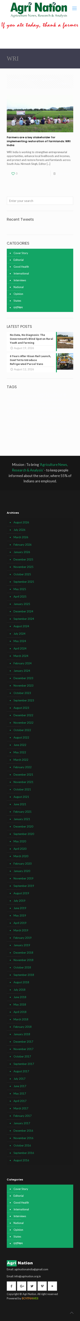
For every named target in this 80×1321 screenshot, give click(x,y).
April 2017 (20, 1101)
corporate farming (37, 408)
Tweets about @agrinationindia (25, 226)
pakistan (60, 429)
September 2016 (24, 1153)
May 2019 (20, 915)
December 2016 (23, 1130)
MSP (22, 425)
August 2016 (21, 1160)
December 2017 (23, 1041)
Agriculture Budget (17, 400)
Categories (16, 79)
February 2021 (23, 811)
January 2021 (22, 819)
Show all (65, 83)
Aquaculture (34, 400)
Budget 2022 (13, 403)
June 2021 (20, 804)
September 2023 (24, 700)
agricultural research (21, 395)
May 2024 (20, 641)
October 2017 (22, 1056)
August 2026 (21, 522)
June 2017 (20, 1086)
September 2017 (24, 1063)
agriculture (51, 394)
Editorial (19, 259)
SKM (60, 433)
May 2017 (20, 1093)
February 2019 (23, 937)
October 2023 (22, 693)
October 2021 (22, 789)
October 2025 (22, 574)
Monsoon (13, 425)
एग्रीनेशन (18, 307)
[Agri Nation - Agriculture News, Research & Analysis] (38, 10)
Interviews (20, 280)
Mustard (30, 425)
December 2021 (23, 774)
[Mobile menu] (74, 8)
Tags (32, 79)
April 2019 (20, 923)
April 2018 (20, 1012)
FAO (60, 407)
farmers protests (61, 412)
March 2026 (21, 537)
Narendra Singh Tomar (47, 425)
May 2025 (20, 589)
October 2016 (22, 1145)
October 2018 (22, 967)
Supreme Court (15, 437)
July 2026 (19, 529)
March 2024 (21, 656)
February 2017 (23, 1115)
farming (11, 416)
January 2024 (22, 670)
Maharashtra (60, 421)
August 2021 (21, 796)
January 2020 (22, 871)
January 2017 (22, 1123)
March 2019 (21, 930)
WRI (25, 437)
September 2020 (24, 834)
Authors (50, 79)
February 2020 (23, 863)
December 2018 (23, 952)
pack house (49, 429)
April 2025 (20, 596)
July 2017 (19, 1078)
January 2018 (22, 1034)
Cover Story (21, 253)
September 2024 (24, 618)
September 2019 (24, 885)
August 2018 (21, 982)
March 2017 (21, 1108)
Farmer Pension (29, 412)
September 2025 (24, 581)
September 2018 (24, 974)
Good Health (21, 266)
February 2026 (23, 544)
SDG (55, 433)
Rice (25, 433)
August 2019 (21, 893)
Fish (19, 416)
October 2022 (22, 730)
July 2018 (19, 989)
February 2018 (23, 1026)
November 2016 (23, 1138)
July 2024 (19, 633)
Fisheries (27, 416)
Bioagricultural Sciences (56, 399)
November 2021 (23, 782)
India (42, 420)
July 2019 (19, 900)
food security (51, 416)
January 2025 (22, 604)
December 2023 (23, 678)
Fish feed (37, 416)
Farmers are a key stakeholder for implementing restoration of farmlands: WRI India (39, 141)
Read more (63, 173)
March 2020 (21, 856)
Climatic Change (17, 407)
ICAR (33, 421)
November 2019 (23, 878)
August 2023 (21, 707)
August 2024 (21, 626)
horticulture (22, 421)
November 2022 (23, 722)
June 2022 (20, 745)
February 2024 (23, 663)
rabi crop (17, 433)
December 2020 (23, 826)
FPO (62, 416)
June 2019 (20, 908)
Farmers (44, 412)
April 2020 (20, 848)
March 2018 (21, 1019)
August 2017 (21, 1071)
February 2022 (23, 767)
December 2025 (23, 559)
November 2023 (23, 685)
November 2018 (23, 960)
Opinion (18, 293)
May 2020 (20, 841)
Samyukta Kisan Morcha (40, 433)
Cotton (52, 407)
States (17, 300)
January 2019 (22, 945)
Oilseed (20, 429)
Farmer (14, 411)
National (19, 287)
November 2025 (23, 566)
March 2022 (21, 759)
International (21, 273)
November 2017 (23, 1049)
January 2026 (22, 552)
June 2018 (20, 997)
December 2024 (23, 611)
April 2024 (20, 648)
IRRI (49, 421)
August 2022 (21, 737)
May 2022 (20, 752)
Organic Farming (34, 429)
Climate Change (28, 403)
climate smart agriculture (51, 403)
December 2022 (23, 715)
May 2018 (20, 1004)
